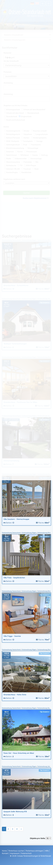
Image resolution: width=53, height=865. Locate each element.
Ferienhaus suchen (16, 851)
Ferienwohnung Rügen (29, 532)
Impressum (14, 853)
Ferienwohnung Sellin (44, 766)
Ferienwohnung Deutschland (11, 532)
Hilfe (47, 851)
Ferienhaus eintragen (34, 851)
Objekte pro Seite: (38, 838)
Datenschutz (26, 853)
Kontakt (5, 853)
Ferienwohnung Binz (44, 532)
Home (4, 851)
